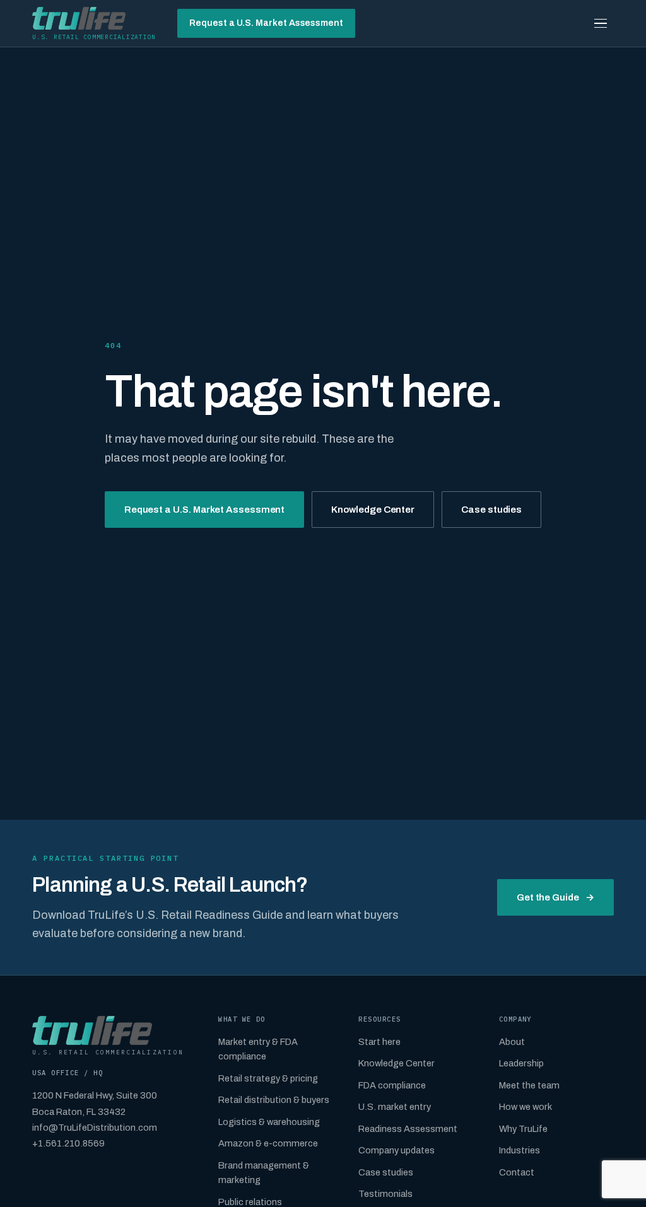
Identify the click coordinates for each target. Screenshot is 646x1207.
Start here (379, 1042)
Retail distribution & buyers (273, 1100)
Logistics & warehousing (269, 1122)
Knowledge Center (372, 509)
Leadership (521, 1063)
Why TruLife (523, 1129)
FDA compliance (392, 1085)
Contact (516, 1172)
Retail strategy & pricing (268, 1078)
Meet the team (529, 1085)
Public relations (250, 1202)
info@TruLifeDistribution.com (94, 1127)
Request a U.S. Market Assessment (266, 23)
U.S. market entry (394, 1107)
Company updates (396, 1150)
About (512, 1042)
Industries (519, 1150)
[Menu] (600, 23)
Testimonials (385, 1194)
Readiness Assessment (407, 1129)
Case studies (491, 509)
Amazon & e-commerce (268, 1143)
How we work (525, 1107)
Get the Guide (555, 897)
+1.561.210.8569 (68, 1143)
